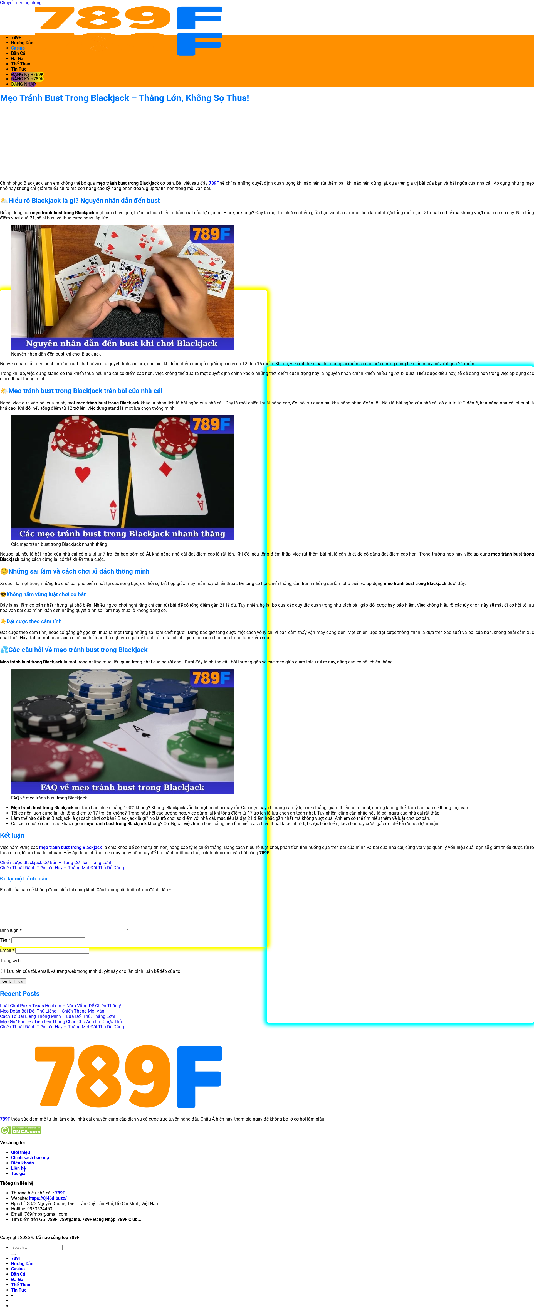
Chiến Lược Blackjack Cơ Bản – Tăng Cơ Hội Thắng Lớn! (55, 862)
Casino (18, 48)
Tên (5, 940)
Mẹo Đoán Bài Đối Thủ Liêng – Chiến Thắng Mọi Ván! (52, 1011)
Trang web (10, 960)
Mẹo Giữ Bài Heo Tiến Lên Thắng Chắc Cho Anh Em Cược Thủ (61, 1021)
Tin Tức (18, 69)
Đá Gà (17, 58)
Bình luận (11, 930)
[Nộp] (13, 1254)
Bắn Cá (18, 53)
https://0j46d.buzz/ (48, 1198)
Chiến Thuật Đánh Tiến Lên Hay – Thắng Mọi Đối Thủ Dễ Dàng (62, 867)
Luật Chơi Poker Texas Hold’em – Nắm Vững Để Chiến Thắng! (60, 1005)
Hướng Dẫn (22, 42)
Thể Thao (20, 63)
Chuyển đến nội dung (21, 2)
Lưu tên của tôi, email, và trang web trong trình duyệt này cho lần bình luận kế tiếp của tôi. (94, 971)
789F (16, 37)
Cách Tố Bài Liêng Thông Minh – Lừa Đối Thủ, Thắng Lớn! (57, 1016)
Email (7, 950)
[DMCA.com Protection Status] (20, 1133)
